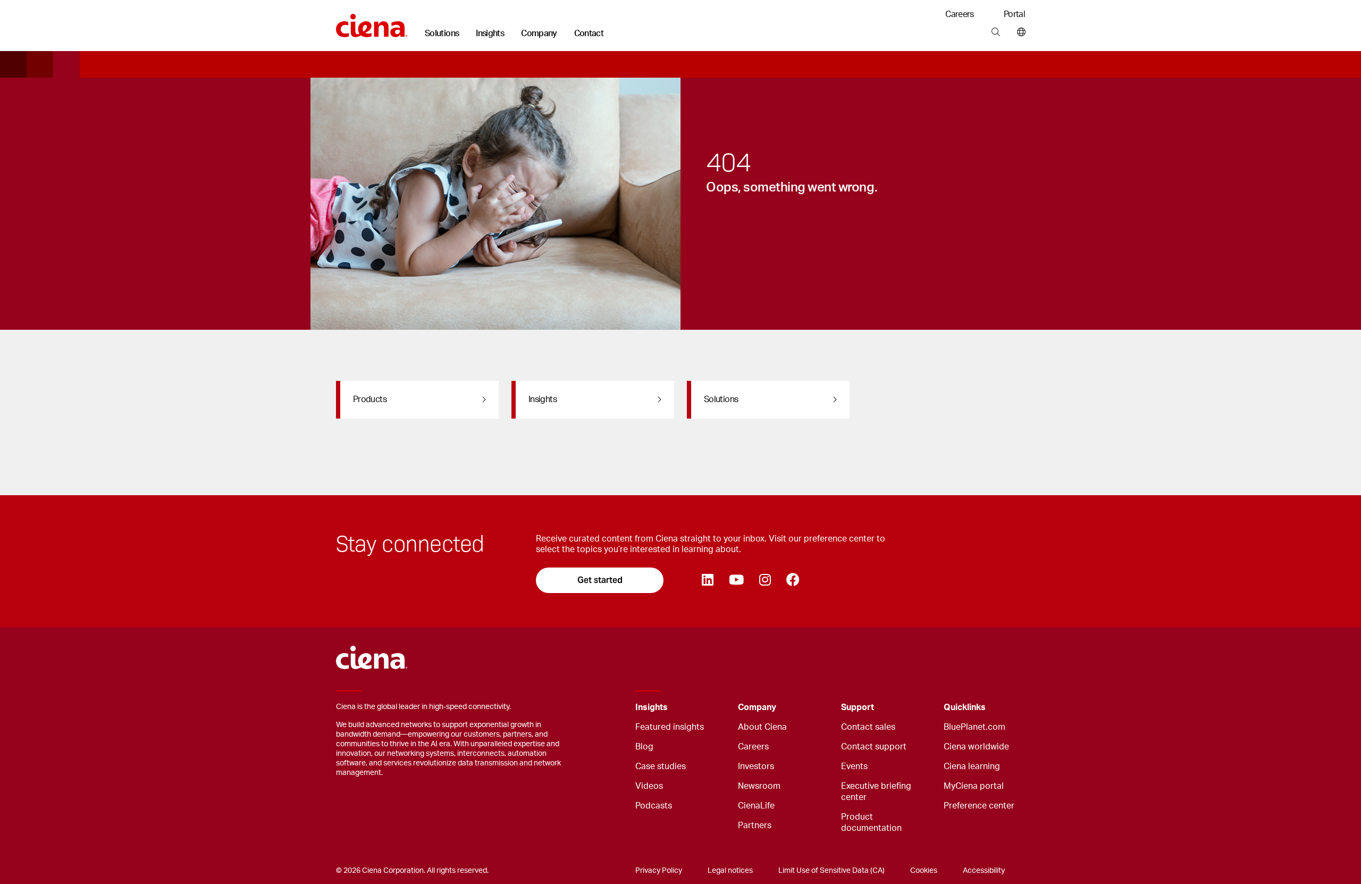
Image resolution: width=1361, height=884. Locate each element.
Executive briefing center (876, 792)
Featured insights (669, 727)
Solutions (442, 33)
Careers (959, 14)
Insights (490, 33)
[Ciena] (372, 21)
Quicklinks (965, 707)
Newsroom (759, 786)
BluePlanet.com (974, 727)
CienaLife (756, 806)
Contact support (873, 747)
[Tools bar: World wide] (1019, 32)
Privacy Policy (658, 870)
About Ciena (762, 727)
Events (854, 766)
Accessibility (984, 870)
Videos (649, 786)
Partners (754, 825)
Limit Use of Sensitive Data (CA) (831, 870)
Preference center (979, 806)
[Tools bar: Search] (995, 32)
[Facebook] (792, 580)
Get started (600, 580)
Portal (1014, 14)
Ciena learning (972, 766)
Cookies (923, 870)
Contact (589, 33)
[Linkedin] (707, 580)
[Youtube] (736, 580)
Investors (756, 766)
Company (539, 33)
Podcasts (653, 806)
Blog (644, 747)
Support (857, 707)
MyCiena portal (974, 786)
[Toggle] (713, 707)
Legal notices (730, 870)
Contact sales (868, 727)
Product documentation (871, 822)
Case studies (660, 766)
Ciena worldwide (976, 747)
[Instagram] (764, 580)
